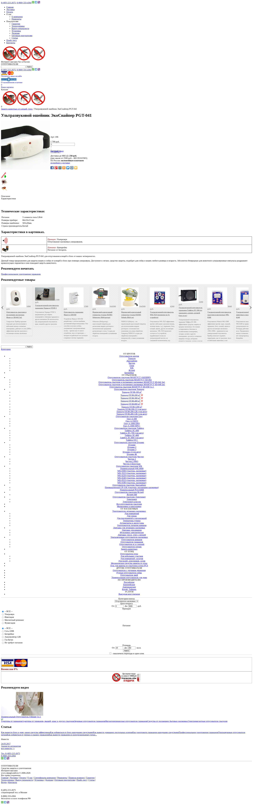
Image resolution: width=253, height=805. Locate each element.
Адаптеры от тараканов (11, 721)
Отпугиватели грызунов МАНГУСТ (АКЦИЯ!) (129, 377)
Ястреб (132, 370)
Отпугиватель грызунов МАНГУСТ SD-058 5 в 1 (132, 387)
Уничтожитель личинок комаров (132, 525)
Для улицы (132, 516)
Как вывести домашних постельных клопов (112, 732)
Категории (6, 349)
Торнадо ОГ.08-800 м (130, 404)
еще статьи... (91, 735)
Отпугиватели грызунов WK (129, 466)
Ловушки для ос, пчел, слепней (132, 535)
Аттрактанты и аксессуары (132, 523)
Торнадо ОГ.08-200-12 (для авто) (131, 409)
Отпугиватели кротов (129, 356)
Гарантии (16, 24)
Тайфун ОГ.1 (132, 440)
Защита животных (129, 549)
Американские (129, 587)
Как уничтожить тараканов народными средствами (155, 732)
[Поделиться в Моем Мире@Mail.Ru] (60, 167)
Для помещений (132, 513)
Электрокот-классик (132, 502)
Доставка (10, 9)
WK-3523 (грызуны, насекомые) (131, 473)
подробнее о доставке (60, 163)
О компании (17, 17)
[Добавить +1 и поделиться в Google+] (56, 167)
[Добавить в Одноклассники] (63, 167)
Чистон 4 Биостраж (131, 464)
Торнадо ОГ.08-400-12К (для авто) (131, 414)
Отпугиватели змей (129, 575)
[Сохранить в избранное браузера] (75, 167)
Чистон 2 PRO (131, 461)
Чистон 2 (132, 459)
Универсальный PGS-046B (132, 490)
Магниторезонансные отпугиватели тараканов (126, 721)
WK (132, 368)
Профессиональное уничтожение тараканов (21, 274)
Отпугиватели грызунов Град (129, 416)
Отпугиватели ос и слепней (131, 544)
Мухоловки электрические (132, 532)
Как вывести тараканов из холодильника (67, 735)
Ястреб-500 (132, 494)
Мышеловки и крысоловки (129, 506)
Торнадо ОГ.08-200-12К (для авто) (131, 412)
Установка (16, 31)
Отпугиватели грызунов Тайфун (129, 428)
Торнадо (132, 358)
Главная (9, 7)
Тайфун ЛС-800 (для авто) (132, 438)
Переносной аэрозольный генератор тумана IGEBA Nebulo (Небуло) (131, 314)
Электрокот (132, 499)
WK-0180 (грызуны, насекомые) (131, 483)
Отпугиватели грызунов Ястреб (129, 492)
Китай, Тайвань (129, 589)
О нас (30, 778)
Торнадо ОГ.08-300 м (130, 398)
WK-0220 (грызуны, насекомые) (131, 475)
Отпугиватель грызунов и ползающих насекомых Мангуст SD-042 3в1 (16, 314)
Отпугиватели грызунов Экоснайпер (129, 485)
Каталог (4, 89)
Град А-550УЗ (132, 421)
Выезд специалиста (20, 28)
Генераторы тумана (131, 521)
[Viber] (39, 3)
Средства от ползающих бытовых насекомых (167, 721)
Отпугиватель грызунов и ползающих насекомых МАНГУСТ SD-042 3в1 (132, 382)
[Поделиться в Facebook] (52, 167)
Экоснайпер (131, 361)
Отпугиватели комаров (131, 539)
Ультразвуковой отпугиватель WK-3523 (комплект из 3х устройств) (162, 314)
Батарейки (129, 373)
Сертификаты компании (45, 778)
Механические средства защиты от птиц (129, 563)
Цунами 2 (131, 447)
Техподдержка (18, 26)
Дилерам (16, 33)
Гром (132, 365)
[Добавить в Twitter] (67, 167)
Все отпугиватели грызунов (129, 504)
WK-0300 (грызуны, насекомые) (131, 471)
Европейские (129, 584)
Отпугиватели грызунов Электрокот (129, 497)
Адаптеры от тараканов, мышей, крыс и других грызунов (48, 721)
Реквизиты (16, 19)
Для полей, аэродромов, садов (131, 561)
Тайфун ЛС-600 (132, 430)
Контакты (10, 43)
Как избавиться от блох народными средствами (71, 732)
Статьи (15, 38)
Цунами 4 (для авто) (132, 452)
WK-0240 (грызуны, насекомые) (131, 478)
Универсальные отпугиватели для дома (129, 577)
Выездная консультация (129, 594)
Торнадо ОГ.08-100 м (132, 392)
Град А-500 (132, 419)
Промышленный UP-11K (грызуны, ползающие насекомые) (132, 487)
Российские (129, 582)
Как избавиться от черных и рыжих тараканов (28, 735)
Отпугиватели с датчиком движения (129, 570)
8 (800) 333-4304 (24, 3)
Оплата (9, 12)
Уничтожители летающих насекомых (129, 511)
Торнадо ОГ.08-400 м (130, 401)
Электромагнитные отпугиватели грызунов (207, 721)
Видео (4, 782)
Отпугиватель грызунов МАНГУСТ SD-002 (132, 380)
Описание (5, 196)
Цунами (131, 445)
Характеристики (8, 198)
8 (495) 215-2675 (8, 3)
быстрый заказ (57, 151)
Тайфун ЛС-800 (132, 435)
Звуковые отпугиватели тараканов (89, 721)
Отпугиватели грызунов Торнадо (129, 389)
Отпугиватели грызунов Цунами (129, 442)
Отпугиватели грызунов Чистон (129, 457)
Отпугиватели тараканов (132, 542)
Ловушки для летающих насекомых (129, 528)
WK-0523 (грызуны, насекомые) (131, 480)
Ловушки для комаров (132, 530)
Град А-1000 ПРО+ (131, 426)
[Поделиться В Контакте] (71, 167)
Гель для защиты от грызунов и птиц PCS (129, 566)
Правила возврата (77, 778)
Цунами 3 (131, 449)
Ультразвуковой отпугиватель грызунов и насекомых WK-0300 (219, 314)
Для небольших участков (132, 556)
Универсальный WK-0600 (131, 468)
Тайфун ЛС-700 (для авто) (132, 433)
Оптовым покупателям (22, 35)
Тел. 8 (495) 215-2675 (10, 753)
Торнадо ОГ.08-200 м (130, 395)
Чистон (131, 363)
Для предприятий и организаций (132, 518)
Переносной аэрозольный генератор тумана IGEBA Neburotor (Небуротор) (102, 314)
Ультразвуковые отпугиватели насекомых (129, 537)
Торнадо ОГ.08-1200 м (131, 407)
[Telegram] (36, 3)
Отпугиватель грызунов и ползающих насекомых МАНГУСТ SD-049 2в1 (132, 384)
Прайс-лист (11, 40)
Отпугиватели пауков (132, 547)
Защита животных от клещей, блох (17, 109)
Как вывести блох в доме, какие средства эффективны (25, 732)
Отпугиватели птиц (129, 554)
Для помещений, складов (131, 558)
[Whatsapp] (33, 3)
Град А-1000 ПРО (132, 423)
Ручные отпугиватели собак (129, 573)
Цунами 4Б (132, 454)
